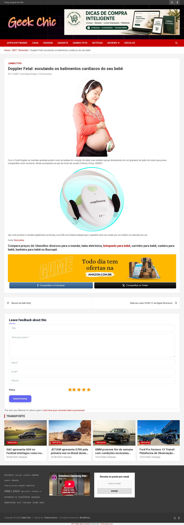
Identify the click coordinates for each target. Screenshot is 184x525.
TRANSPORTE (15, 416)
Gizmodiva (19, 240)
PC (16, 497)
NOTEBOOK (9, 497)
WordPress (85, 517)
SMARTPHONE (10, 503)
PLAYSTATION (24, 497)
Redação (23, 457)
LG (40, 491)
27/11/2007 (13, 74)
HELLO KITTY (26, 491)
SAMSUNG (35, 497)
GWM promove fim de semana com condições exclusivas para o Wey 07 (114, 453)
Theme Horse (50, 517)
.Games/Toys (79, 43)
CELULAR (18, 475)
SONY (19, 503)
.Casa (35, 43)
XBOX (41, 503)
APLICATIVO (9, 475)
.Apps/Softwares (16, 43)
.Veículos (129, 43)
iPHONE (35, 491)
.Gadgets (62, 43)
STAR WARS (26, 503)
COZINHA (26, 475)
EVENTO (7, 481)
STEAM (35, 503)
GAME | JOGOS (12, 491)
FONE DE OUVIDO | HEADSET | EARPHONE (19, 486)
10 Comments (45, 74)
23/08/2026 (56, 457)
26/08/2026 (11, 457)
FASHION (15, 480)
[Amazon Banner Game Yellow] (92, 255)
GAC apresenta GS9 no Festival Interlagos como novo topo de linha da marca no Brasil (25, 455)
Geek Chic (26, 517)
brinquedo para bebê (116, 246)
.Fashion (48, 43)
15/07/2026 (100, 457)
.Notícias (97, 43)
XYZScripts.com (106, 524)
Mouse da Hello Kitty (21, 303)
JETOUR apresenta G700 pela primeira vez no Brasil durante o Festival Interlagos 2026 (70, 453)
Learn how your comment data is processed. (63, 410)
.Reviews (112, 43)
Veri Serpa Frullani (29, 74)
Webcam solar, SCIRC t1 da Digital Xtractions (151, 303)
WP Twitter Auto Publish (80, 524)
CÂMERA (35, 475)
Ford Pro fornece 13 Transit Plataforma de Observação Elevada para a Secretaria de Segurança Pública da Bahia (157, 455)
